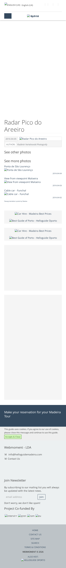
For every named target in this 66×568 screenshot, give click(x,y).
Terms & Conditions (35, 547)
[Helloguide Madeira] (33, 16)
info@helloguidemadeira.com (25, 454)
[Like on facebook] (43, 5)
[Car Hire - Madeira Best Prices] (33, 213)
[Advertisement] (33, 79)
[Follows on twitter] (51, 5)
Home (35, 530)
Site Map (35, 538)
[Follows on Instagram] (56, 5)
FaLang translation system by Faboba (15, 201)
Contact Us (14, 458)
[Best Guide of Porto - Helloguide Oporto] (33, 220)
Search (35, 543)
